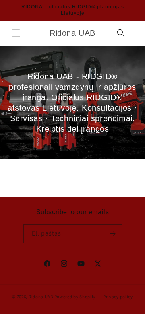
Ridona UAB (41, 297)
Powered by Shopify (75, 297)
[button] (16, 33)
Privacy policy (118, 297)
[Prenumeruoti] (113, 233)
